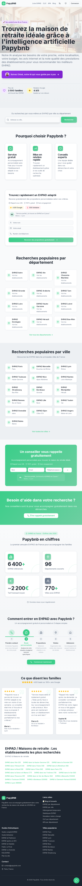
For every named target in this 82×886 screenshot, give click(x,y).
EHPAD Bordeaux (49, 847)
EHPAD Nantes (48, 850)
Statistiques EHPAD (49, 813)
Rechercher (68, 120)
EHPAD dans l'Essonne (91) (15, 776)
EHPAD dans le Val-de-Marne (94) (40, 776)
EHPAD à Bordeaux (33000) (37, 779)
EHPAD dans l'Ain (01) (13, 762)
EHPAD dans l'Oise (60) (34, 769)
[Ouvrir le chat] (76, 880)
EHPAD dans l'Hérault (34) (14, 766)
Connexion (75, 3)
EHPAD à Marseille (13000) (65, 776)
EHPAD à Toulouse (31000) (15, 779)
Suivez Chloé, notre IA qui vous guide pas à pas (35, 74)
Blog (54, 3)
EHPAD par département (51, 804)
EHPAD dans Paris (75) (53, 769)
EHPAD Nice (47, 844)
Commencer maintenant (43, 662)
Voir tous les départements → (41, 335)
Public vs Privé (7, 847)
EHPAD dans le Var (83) (67, 773)
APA (49, 3)
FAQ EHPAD (6, 853)
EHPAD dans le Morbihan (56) (58, 766)
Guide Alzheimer (7, 835)
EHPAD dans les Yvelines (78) (45, 773)
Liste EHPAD (36, 3)
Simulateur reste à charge (52, 816)
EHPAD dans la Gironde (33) (62, 762)
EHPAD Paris (47, 832)
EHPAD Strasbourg (49, 853)
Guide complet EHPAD (9, 832)
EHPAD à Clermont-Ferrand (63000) (63, 779)
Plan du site (6, 856)
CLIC (44, 3)
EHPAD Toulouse (49, 841)
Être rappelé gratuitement (42, 515)
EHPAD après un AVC (9, 841)
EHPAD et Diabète (8, 844)
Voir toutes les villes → (41, 431)
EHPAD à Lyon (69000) (13, 783)
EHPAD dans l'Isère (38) (35, 766)
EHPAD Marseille (48, 835)
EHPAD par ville (48, 807)
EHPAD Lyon (47, 838)
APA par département (50, 822)
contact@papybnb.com (12, 866)
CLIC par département (50, 819)
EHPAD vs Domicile (8, 850)
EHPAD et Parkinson (9, 838)
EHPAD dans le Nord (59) (14, 769)
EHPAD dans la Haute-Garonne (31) (36, 762)
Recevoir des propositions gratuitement (39, 240)
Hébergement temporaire (52, 810)
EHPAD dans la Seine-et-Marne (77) (18, 773)
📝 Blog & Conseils (50, 801)
